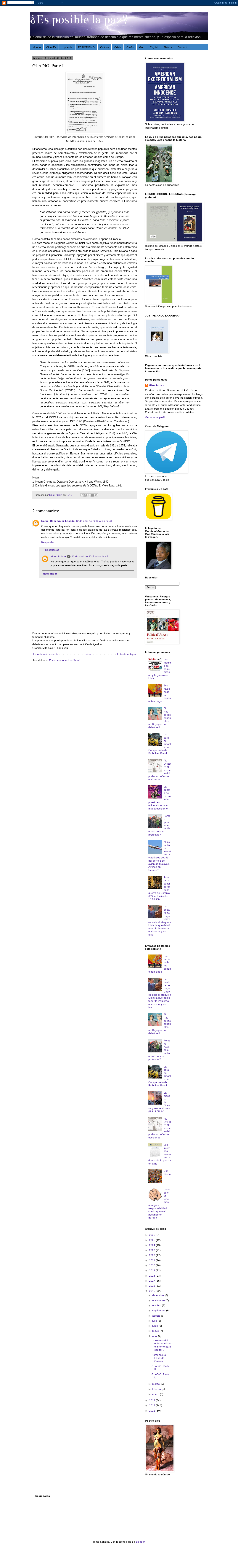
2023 (152, 1250)
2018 (152, 1275)
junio (155, 1325)
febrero (157, 1389)
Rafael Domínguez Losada (58, 520)
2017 (152, 1280)
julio (155, 1320)
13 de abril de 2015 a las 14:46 (90, 556)
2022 (152, 1255)
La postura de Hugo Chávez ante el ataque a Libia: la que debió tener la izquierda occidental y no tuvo (159, 920)
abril (155, 1335)
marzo (156, 1383)
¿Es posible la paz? (79, 19)
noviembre (158, 1300)
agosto (156, 1315)
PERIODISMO (86, 47)
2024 (152, 1245)
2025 (152, 1240)
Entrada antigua (126, 654)
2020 (152, 1265)
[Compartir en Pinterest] (96, 495)
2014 (152, 1400)
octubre (157, 1305)
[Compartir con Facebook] (92, 495)
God (141, 47)
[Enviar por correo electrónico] (82, 495)
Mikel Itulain (58, 556)
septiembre (159, 1310)
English (154, 47)
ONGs (130, 47)
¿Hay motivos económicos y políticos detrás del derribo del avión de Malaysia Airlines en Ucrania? (159, 855)
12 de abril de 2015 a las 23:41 (94, 520)
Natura (168, 47)
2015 (152, 1290)
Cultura (104, 47)
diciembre (158, 1295)
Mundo (37, 47)
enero (156, 1394)
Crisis (117, 47)
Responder (47, 542)
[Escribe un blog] (85, 495)
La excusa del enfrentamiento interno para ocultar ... (161, 1345)
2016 (152, 1285)
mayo (156, 1330)
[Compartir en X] (89, 495)
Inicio (88, 654)
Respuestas (52, 549)
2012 (152, 1410)
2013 (152, 1405)
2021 (152, 1260)
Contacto (183, 47)
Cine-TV (51, 47)
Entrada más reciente (46, 654)
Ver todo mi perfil (155, 417)
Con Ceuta (167, 1172)
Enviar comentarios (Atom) (65, 660)
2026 (152, 1234)
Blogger (140, 1541)
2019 (152, 1270)
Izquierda (67, 47)
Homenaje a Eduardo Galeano (159, 1358)
